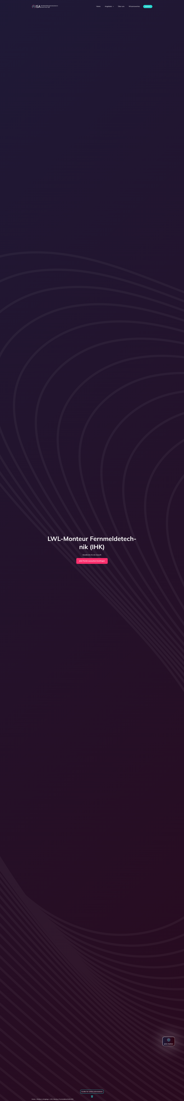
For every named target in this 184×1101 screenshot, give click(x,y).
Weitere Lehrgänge (43, 1099)
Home (33, 1099)
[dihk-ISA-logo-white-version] (45, 5)
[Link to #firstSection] (92, 1096)
